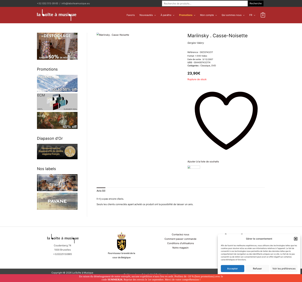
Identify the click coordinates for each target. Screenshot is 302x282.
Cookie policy (251, 276)
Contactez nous (180, 234)
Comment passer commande (180, 238)
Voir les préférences (284, 268)
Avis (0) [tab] (101, 190)
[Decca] (193, 172)
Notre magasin (180, 247)
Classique (205, 65)
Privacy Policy (265, 276)
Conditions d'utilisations (180, 243)
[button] (295, 238)
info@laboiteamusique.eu (76, 3)
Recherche (256, 3)
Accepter (232, 268)
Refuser (257, 268)
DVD (213, 65)
